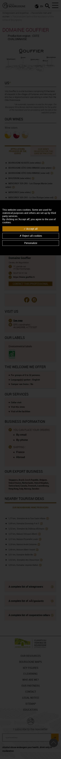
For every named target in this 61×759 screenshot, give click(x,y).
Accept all (32, 229)
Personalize (30, 243)
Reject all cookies (32, 235)
